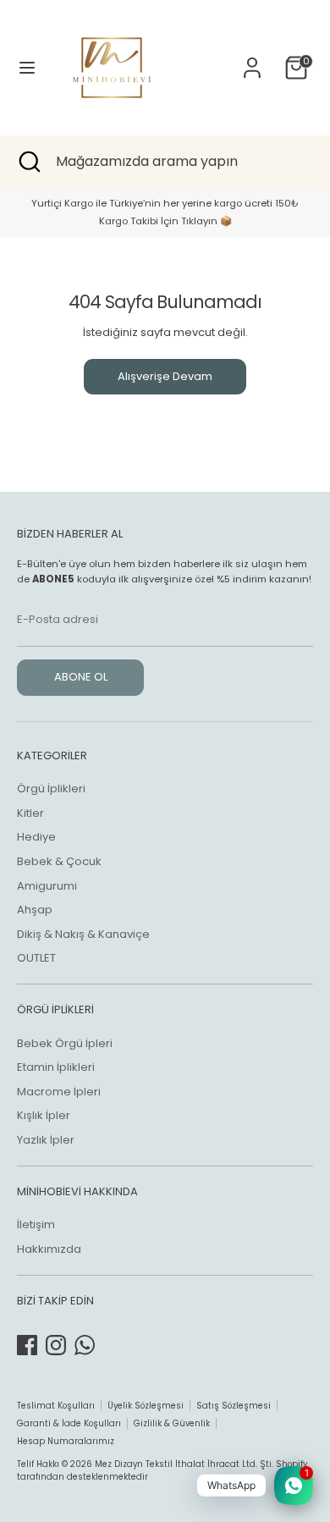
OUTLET (36, 958)
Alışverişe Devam (165, 376)
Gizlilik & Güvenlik (172, 1423)
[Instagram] (56, 1345)
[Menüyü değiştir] (27, 68)
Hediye (36, 837)
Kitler (30, 813)
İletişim (36, 1224)
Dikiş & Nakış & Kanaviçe (83, 934)
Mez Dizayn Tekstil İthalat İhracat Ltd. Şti (183, 1464)
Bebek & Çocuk (59, 861)
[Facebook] (27, 1345)
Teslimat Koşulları (56, 1405)
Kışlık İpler (43, 1115)
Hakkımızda (49, 1249)
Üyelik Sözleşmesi (145, 1405)
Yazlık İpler (45, 1140)
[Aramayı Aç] (28, 161)
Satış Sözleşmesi (233, 1405)
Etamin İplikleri (56, 1067)
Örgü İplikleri (51, 788)
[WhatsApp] (84, 1345)
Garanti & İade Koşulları (69, 1423)
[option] (165, 212)
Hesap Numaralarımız (65, 1441)
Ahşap (34, 910)
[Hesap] (252, 59)
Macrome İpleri (59, 1092)
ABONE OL (80, 677)
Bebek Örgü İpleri (65, 1043)
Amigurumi (47, 886)
